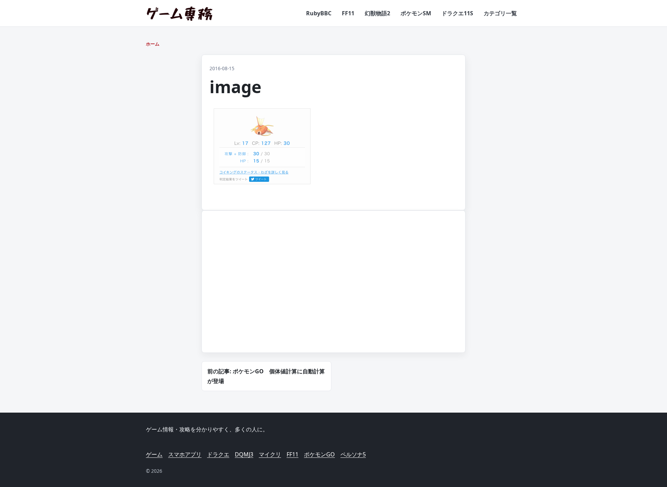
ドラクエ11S (457, 13)
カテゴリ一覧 (500, 13)
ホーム (152, 44)
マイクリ (270, 454)
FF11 (348, 13)
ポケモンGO (319, 454)
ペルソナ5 (353, 454)
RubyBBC (318, 13)
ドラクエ (218, 454)
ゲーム (154, 454)
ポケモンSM (416, 13)
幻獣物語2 (377, 13)
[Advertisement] (265, 290)
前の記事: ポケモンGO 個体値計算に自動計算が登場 (266, 376)
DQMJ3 (244, 454)
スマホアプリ (184, 454)
